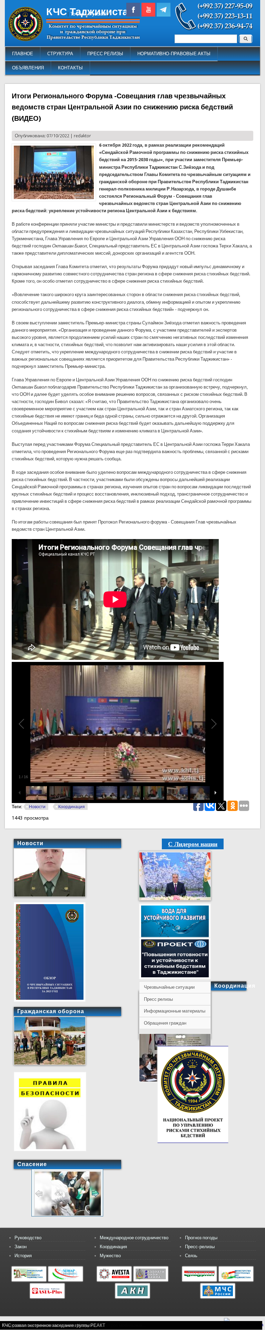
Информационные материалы (174, 1011)
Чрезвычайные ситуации (169, 987)
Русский (97, 14)
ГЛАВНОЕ (22, 53)
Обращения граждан (165, 1023)
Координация (71, 806)
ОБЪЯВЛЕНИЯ (28, 67)
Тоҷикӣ (77, 14)
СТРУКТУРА (60, 53)
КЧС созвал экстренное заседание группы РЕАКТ (53, 1325)
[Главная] (25, 39)
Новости (37, 806)
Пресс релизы (158, 999)
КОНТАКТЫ (70, 67)
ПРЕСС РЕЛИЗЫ (105, 53)
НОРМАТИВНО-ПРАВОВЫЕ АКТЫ (173, 53)
